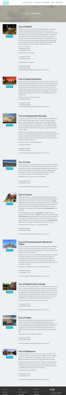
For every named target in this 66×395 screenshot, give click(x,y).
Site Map (36, 392)
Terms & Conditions (22, 392)
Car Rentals (37, 2)
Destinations (46, 2)
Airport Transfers (27, 2)
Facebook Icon (51, 389)
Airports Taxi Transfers (57, 392)
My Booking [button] (59, 2)
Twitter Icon (53, 389)
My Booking (5, 394)
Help (52, 2)
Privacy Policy (21, 394)
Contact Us (5, 392)
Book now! (9, 36)
